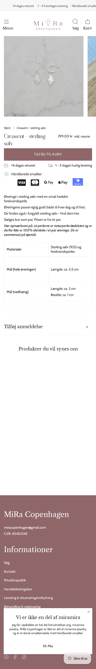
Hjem (7, 128)
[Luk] (88, 611)
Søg (7, 562)
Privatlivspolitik (15, 580)
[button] (75, 25)
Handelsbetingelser (18, 589)
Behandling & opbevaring (22, 606)
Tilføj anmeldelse (23, 326)
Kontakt (10, 571)
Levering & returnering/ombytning (28, 597)
